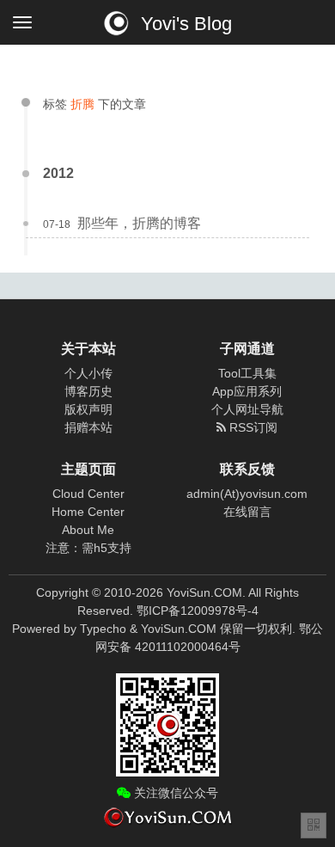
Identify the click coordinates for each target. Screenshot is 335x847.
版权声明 (88, 409)
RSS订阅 (251, 427)
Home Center (88, 512)
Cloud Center (88, 493)
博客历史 (88, 391)
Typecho (103, 628)
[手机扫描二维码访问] (313, 825)
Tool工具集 (247, 373)
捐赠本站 (88, 427)
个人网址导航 (247, 409)
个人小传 (88, 373)
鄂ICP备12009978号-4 (198, 610)
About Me (88, 530)
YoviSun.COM (178, 628)
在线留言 (247, 512)
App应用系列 (247, 391)
